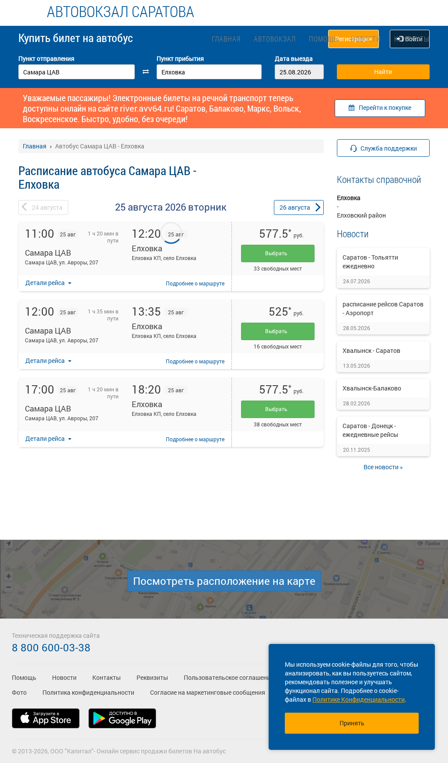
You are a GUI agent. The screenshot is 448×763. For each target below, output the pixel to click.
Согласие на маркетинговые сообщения (207, 692)
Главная (226, 38)
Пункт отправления (46, 58)
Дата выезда (294, 58)
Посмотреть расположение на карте (224, 581)
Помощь (323, 38)
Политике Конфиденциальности (358, 699)
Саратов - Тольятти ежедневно (370, 261)
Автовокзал (275, 38)
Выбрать (277, 253)
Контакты (411, 38)
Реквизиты (152, 677)
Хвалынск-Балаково (372, 388)
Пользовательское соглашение (228, 677)
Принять (352, 723)
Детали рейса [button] (45, 282)
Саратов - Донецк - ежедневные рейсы (370, 430)
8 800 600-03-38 (51, 647)
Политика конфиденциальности (88, 692)
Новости (366, 38)
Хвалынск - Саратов (371, 350)
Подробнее (195, 283)
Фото (19, 692)
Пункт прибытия (180, 58)
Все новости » (383, 467)
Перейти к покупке (385, 107)
